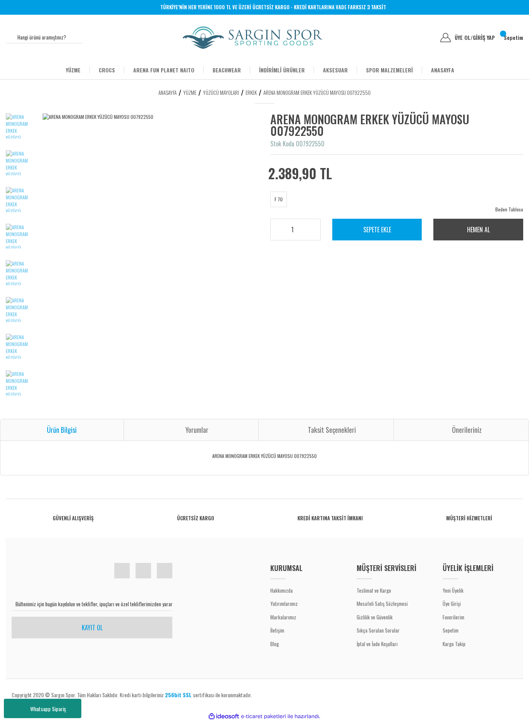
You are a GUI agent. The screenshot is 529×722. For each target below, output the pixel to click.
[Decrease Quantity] (309, 233)
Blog (274, 644)
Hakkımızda (281, 590)
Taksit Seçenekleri (332, 430)
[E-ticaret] (263, 716)
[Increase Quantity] (309, 227)
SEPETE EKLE (377, 229)
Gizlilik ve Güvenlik (375, 617)
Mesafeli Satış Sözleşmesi (382, 603)
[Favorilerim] (428, 37)
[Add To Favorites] (499, 130)
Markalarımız (283, 617)
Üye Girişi (452, 603)
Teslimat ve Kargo (374, 590)
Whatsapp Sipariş (48, 709)
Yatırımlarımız (284, 603)
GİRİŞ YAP (484, 37)
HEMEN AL (478, 229)
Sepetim (451, 630)
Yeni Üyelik (453, 590)
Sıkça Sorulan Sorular (378, 630)
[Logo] (253, 37)
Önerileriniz (467, 430)
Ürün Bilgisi (62, 430)
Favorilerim (453, 617)
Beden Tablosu (509, 209)
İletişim (277, 630)
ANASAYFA (442, 70)
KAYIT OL (92, 627)
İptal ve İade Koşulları (377, 644)
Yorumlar (196, 430)
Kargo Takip (454, 644)
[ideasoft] (223, 716)
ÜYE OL (464, 37)
